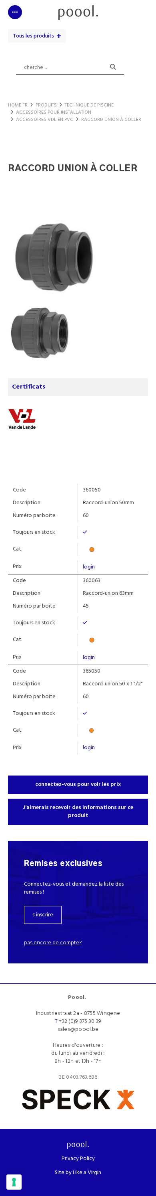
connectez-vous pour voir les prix (78, 784)
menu (15, 9)
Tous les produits (33, 36)
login (89, 567)
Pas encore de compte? (53, 942)
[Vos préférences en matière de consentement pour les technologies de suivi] (14, 1182)
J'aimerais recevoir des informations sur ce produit (78, 811)
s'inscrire (42, 915)
